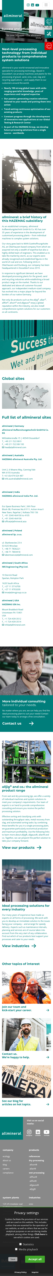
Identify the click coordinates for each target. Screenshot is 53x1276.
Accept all (35, 1259)
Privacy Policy (20, 1272)
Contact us (11, 723)
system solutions (25, 308)
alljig (36, 299)
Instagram (28, 5)
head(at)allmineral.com (15, 447)
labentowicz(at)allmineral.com (19, 554)
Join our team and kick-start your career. (17, 1008)
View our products (18, 847)
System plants (11, 1197)
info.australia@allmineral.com (19, 478)
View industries (15, 946)
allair (43, 299)
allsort (13, 302)
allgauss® (33, 834)
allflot (5, 302)
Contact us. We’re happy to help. (16, 1055)
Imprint (35, 1272)
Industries (34, 1197)
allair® (42, 834)
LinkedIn (32, 5)
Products (34, 1150)
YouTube (37, 5)
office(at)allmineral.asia (15, 521)
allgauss (25, 302)
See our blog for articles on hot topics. (16, 1102)
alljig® (24, 834)
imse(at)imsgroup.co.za (15, 592)
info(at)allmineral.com (15, 624)
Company (8, 1150)
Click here (40, 1234)
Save (12, 1259)
